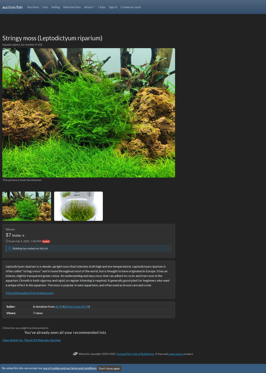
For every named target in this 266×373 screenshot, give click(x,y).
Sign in (113, 7)
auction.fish (12, 7)
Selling (55, 7)
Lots (45, 7)
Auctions (33, 7)
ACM (59, 306)
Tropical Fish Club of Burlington (135, 353)
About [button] (88, 7)
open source (176, 353)
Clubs (102, 7)
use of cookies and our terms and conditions (70, 368)
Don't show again (109, 368)
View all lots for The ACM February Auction (31, 340)
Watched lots (72, 7)
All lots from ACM (76, 306)
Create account (131, 7)
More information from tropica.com (30, 293)
